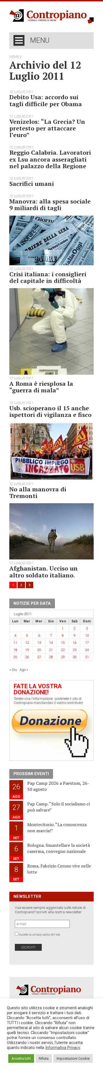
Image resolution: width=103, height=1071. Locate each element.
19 (27, 650)
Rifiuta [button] (44, 1058)
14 (51, 643)
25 (15, 657)
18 (15, 650)
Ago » (24, 670)
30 (74, 657)
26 (27, 657)
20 (39, 650)
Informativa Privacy (62, 1047)
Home (14, 57)
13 (39, 643)
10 (87, 635)
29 (63, 657)
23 (74, 650)
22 (63, 650)
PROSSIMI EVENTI (31, 773)
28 (51, 657)
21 (51, 650)
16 (74, 643)
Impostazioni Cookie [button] (73, 1058)
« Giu (13, 670)
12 (27, 643)
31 (87, 657)
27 (39, 657)
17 (87, 643)
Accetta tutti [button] (21, 1058)
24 (87, 650)
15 (63, 643)
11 (15, 643)
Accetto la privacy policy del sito (39, 934)
